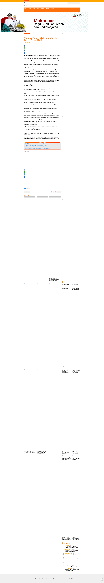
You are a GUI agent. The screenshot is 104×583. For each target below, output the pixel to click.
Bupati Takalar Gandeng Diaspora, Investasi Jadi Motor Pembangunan (29, 204)
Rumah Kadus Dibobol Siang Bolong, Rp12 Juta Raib (34, 143)
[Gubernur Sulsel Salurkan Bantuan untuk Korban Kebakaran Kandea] (42, 409)
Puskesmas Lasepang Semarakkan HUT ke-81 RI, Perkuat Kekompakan (54, 279)
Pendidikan (43, 8)
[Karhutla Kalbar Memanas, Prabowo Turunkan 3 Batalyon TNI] (29, 409)
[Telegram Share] (58, 192)
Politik (38, 8)
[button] (79, 3)
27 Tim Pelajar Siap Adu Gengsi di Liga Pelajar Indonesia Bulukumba (28, 365)
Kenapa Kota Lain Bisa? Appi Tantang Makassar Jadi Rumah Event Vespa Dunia (42, 365)
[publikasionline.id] (27, 5)
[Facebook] (42, 45)
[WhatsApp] (42, 48)
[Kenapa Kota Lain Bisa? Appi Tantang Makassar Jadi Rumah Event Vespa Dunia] (42, 323)
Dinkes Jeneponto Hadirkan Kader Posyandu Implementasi (36, 146)
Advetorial (26, 11)
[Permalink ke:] (25, 42)
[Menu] (24, 3)
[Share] (42, 53)
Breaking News (32, 11)
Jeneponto (26, 188)
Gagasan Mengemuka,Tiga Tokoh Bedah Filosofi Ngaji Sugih (54, 365)
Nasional (33, 8)
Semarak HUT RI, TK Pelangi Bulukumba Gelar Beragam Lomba (72, 570)
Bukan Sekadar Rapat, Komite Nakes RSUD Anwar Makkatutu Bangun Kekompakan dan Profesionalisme (42, 0)
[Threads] (42, 51)
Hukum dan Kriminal (50, 8)
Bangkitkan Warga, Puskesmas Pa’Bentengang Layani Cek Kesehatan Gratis (72, 547)
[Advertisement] (42, 160)
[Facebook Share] (51, 192)
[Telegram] (42, 50)
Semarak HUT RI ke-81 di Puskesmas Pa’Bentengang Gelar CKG (71, 551)
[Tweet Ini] (53, 192)
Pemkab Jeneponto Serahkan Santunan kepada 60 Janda (36, 145)
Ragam (48, 11)
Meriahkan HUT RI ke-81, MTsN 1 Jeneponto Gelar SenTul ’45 (70, 555)
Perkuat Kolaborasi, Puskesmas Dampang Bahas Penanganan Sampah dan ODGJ (72, 566)
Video (59, 11)
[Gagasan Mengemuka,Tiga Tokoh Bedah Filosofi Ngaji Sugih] (55, 323)
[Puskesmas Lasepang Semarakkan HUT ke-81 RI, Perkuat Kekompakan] (55, 237)
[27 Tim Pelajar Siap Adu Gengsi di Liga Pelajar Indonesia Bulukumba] (29, 323)
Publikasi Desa (43, 11)
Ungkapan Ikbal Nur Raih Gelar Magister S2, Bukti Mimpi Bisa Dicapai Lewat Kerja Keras (72, 559)
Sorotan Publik (54, 11)
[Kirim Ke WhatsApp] (60, 192)
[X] (42, 46)
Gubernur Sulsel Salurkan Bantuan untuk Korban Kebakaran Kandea (41, 452)
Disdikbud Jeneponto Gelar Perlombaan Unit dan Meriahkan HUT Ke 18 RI (38, 148)
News (25, 8)
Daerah (29, 8)
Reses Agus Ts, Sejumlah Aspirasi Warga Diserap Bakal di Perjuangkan (72, 562)
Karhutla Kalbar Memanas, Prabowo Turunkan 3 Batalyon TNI (29, 452)
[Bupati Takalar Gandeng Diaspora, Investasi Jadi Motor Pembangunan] (29, 199)
